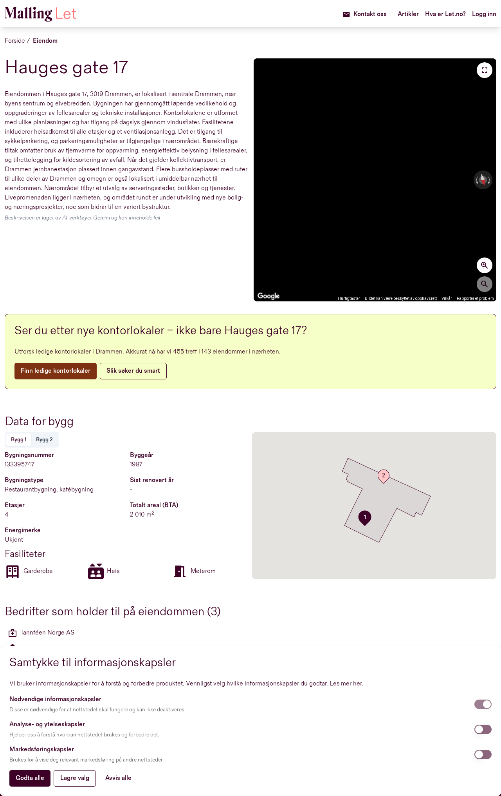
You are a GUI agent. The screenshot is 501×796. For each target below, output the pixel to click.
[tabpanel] (127, 515)
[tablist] (32, 440)
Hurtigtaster (349, 298)
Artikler (408, 14)
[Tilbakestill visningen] (483, 180)
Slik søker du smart (133, 371)
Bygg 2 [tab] (44, 439)
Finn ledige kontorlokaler (55, 371)
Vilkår (447, 298)
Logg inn (484, 14)
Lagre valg (74, 778)
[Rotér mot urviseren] (476, 179)
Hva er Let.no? (445, 14)
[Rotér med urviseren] (489, 179)
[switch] (483, 704)
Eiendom (45, 41)
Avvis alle (118, 778)
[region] (375, 179)
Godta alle (30, 778)
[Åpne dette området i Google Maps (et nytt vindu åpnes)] (268, 296)
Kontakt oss (370, 14)
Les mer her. (346, 683)
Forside (15, 41)
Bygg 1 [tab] (19, 439)
